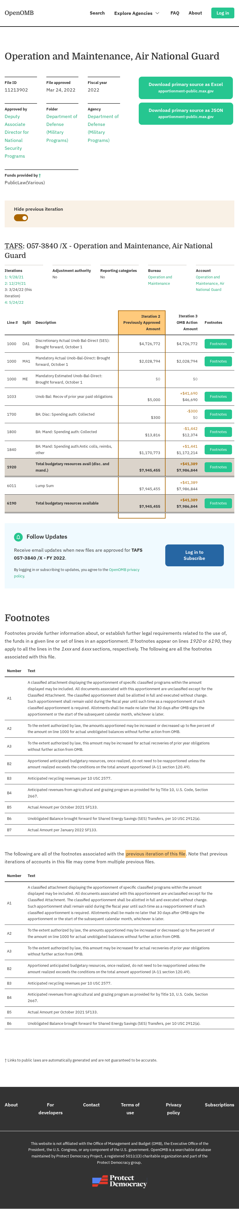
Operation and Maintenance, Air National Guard (210, 283)
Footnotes (218, 343)
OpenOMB (19, 12)
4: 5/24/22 (14, 302)
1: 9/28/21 (14, 277)
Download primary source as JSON (186, 113)
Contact (91, 1105)
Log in (223, 13)
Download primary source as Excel (186, 87)
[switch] (21, 217)
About (195, 13)
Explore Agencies (134, 13)
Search (97, 13)
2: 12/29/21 (15, 283)
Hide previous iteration (38, 209)
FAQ (175, 13)
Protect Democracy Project (79, 1156)
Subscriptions (219, 1105)
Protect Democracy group (119, 1162)
